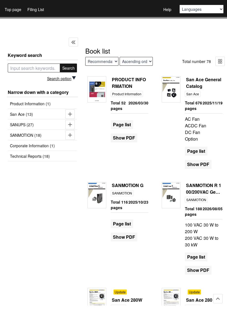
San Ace (192, 93)
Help (167, 9)
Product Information (126, 93)
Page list (122, 124)
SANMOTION (122, 193)
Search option (59, 78)
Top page (13, 9)
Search (68, 68)
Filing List (35, 9)
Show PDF (124, 138)
